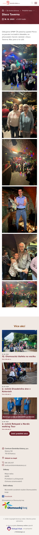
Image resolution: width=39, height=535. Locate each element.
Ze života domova (13, 11)
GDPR (7, 476)
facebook (8, 496)
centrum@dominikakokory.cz (15, 465)
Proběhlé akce (27, 11)
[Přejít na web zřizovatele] (19, 505)
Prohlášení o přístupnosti (14, 479)
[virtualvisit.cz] (14, 529)
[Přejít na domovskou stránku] (11, 3)
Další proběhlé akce (19, 433)
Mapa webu (9, 474)
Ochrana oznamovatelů (13, 481)
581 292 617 (9, 463)
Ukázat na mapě (11, 458)
